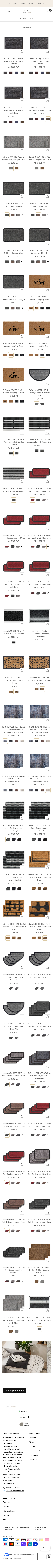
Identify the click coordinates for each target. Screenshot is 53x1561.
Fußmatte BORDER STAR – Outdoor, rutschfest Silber (13, 251)
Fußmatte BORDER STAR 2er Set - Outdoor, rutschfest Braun (39, 583)
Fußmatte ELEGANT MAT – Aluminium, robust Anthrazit (13, 490)
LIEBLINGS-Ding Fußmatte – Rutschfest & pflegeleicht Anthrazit (14, 61)
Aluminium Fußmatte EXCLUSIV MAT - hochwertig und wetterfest (39, 633)
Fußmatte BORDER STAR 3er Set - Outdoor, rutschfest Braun (13, 1220)
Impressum (33, 1460)
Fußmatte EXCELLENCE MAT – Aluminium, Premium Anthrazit (39, 1319)
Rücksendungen (9, 1511)
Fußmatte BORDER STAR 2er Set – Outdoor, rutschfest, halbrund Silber (13, 1026)
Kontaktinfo (33, 1455)
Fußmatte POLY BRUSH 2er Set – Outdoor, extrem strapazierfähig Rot (13, 877)
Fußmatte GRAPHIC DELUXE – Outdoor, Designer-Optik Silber (14, 158)
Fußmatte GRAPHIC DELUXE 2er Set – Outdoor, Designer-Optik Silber (13, 1320)
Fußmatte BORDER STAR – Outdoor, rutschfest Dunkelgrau (13, 298)
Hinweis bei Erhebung (12, 1558)
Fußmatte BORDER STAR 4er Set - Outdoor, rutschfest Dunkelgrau (39, 1075)
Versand (6, 1507)
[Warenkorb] (48, 11)
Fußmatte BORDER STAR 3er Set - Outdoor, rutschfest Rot (13, 1173)
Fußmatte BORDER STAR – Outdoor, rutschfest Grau (13, 205)
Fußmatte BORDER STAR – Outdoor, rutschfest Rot (39, 251)
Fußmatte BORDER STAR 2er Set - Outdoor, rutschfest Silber (39, 536)
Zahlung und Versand (37, 1451)
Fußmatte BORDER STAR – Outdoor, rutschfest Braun (39, 205)
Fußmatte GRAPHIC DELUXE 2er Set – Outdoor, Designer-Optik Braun (39, 1270)
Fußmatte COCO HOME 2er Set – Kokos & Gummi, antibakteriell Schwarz (39, 926)
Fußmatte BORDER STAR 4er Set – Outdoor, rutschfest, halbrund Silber (13, 977)
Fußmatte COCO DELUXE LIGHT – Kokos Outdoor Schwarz (14, 680)
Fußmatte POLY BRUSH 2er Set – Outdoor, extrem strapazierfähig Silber (13, 828)
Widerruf (32, 1446)
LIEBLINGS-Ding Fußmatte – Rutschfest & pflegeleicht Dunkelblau (14, 110)
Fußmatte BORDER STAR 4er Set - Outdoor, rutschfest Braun (13, 1125)
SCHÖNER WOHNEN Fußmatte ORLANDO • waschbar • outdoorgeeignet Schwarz (39, 729)
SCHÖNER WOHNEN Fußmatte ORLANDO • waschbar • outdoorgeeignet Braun (14, 779)
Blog (4, 1520)
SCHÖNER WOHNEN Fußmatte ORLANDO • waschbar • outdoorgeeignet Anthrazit (14, 729)
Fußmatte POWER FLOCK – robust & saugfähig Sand (39, 298)
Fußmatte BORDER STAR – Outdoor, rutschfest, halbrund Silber (39, 392)
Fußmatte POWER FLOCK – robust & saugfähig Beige (13, 345)
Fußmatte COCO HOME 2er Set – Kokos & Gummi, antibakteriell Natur (14, 926)
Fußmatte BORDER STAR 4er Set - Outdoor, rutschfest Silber (13, 1074)
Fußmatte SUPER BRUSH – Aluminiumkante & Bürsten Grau (39, 440)
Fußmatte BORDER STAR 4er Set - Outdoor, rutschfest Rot (39, 1125)
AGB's (31, 1442)
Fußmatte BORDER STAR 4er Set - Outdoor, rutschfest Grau (39, 1025)
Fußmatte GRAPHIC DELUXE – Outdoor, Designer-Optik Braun (39, 158)
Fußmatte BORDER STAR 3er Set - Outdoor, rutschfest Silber (39, 1173)
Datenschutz (33, 1438)
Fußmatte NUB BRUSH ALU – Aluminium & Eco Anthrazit (13, 632)
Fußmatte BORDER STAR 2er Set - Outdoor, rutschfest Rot (39, 490)
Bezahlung (7, 1502)
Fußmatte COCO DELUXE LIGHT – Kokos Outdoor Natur (39, 679)
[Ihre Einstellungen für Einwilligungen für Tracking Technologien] (49, 1557)
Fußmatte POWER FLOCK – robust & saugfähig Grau (39, 345)
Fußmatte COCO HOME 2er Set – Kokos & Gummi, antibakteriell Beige (39, 877)
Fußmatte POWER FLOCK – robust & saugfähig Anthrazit (13, 391)
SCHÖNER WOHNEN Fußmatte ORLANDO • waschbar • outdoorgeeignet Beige (39, 779)
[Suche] (9, 11)
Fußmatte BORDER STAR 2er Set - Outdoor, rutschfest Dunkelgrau (13, 584)
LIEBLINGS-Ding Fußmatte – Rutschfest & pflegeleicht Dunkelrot (39, 61)
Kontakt (6, 1515)
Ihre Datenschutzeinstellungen (21, 1555)
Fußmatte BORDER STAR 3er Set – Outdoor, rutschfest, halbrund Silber (39, 977)
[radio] (5, 72)
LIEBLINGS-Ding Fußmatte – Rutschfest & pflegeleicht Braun (39, 109)
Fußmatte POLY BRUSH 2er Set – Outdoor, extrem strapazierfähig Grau (39, 828)
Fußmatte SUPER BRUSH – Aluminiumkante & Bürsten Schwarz (13, 442)
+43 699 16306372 (13, 1488)
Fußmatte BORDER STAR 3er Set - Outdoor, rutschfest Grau (39, 1220)
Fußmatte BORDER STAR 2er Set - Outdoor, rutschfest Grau (13, 536)
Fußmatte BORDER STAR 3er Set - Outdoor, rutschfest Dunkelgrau (13, 1270)
